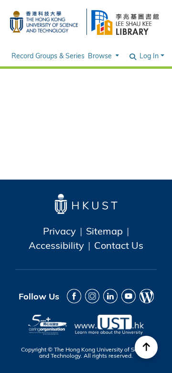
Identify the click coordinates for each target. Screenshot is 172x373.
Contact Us (118, 245)
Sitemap (104, 230)
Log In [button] (150, 55)
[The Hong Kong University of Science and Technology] (44, 20)
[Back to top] (146, 347)
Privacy (59, 230)
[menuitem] (102, 55)
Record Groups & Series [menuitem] (48, 55)
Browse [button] (100, 55)
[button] (133, 56)
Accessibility (56, 245)
